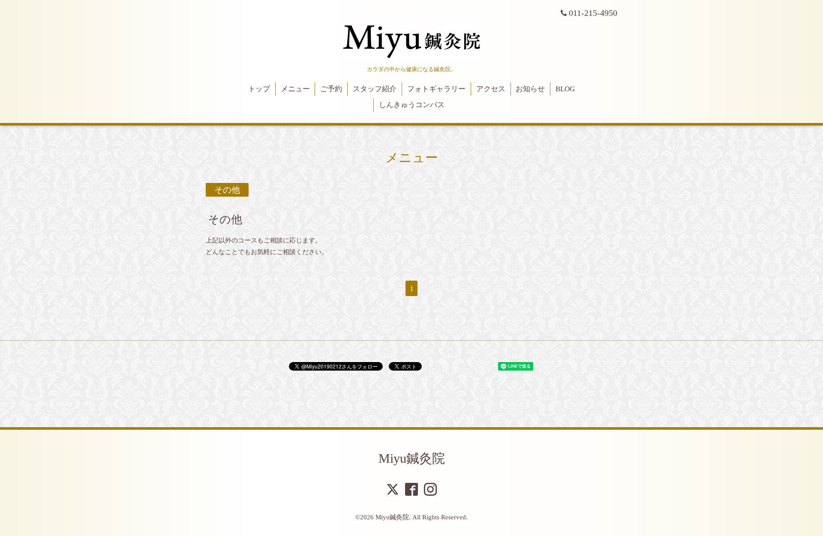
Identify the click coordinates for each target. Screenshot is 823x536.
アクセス (490, 89)
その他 (225, 219)
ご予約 (331, 89)
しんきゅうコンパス (412, 105)
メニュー (295, 89)
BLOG (565, 89)
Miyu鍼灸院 (411, 458)
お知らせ (530, 89)
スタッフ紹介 (374, 89)
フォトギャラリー (436, 89)
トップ (259, 89)
